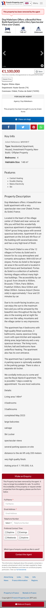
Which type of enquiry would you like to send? (22, 549)
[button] (4, 52)
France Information (20, 580)
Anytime (24, 537)
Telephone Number (11, 519)
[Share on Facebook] (8, 127)
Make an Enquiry (24, 604)
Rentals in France (29, 593)
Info (34, 577)
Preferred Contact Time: (13, 528)
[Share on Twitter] (23, 127)
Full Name (8, 500)
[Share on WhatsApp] (41, 127)
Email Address (9, 509)
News (6, 580)
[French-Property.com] (11, 3)
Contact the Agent (24, 554)
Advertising (8, 577)
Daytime (10, 532)
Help (27, 577)
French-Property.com (20, 598)
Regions (34, 580)
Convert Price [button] (7, 79)
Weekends (11, 537)
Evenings (23, 532)
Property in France (11, 593)
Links (19, 577)
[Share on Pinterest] (34, 127)
